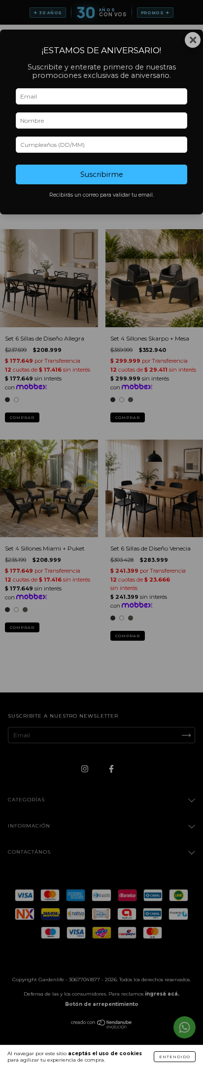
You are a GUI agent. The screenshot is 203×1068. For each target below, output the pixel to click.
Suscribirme (101, 174)
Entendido (174, 1056)
